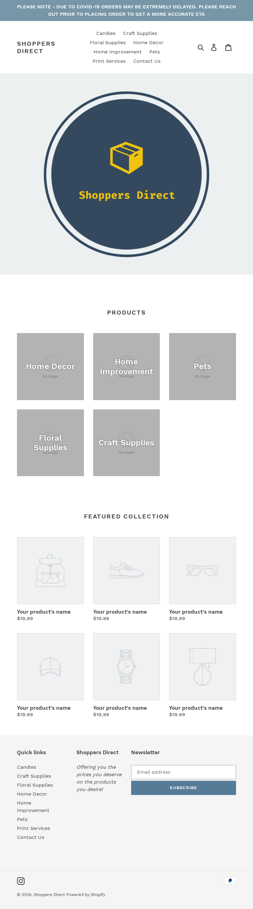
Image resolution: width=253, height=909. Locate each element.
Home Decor (32, 794)
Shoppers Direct (36, 47)
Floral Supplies (35, 785)
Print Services (33, 828)
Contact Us (30, 837)
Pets (22, 819)
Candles (26, 767)
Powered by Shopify (85, 894)
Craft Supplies (34, 776)
